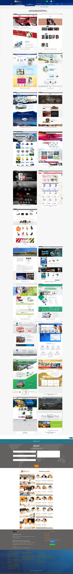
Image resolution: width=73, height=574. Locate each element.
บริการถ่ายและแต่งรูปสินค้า (41, 562)
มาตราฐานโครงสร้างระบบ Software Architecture (44, 555)
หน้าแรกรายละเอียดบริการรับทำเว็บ (12, 552)
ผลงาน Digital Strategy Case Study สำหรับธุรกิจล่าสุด (14, 557)
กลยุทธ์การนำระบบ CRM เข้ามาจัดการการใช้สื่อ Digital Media (14, 562)
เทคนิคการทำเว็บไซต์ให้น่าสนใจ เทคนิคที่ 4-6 (28, 556)
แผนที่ (57, 555)
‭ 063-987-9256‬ (40, 1)
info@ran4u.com (47, 537)
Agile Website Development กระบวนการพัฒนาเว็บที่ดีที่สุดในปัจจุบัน (13, 567)
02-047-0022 (44, 1)
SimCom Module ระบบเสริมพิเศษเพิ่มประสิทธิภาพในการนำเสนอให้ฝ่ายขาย (13, 564)
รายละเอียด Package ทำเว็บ (41, 553)
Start (35, 572)
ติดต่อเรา (58, 552)
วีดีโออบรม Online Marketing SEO (27, 552)
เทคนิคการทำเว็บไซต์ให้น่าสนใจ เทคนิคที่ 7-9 (28, 558)
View (37, 572)
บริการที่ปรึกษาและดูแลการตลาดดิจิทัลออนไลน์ (14, 559)
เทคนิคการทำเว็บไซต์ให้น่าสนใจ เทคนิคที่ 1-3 (28, 555)
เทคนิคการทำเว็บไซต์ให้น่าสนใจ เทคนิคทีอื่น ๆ (28, 559)
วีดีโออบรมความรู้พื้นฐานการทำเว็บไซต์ (27, 553)
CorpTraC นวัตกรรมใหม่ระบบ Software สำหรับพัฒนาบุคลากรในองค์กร (46, 559)
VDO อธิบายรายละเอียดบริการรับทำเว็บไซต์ (14, 553)
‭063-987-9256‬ (47, 533)
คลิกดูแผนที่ (14, 546)
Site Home (37, 6)
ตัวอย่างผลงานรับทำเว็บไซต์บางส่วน (13, 555)
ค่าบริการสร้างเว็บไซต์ (40, 552)
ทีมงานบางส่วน (59, 553)
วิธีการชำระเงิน (39, 561)
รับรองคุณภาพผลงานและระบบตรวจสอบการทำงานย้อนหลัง (45, 556)
